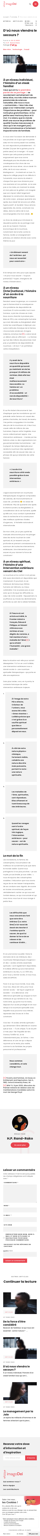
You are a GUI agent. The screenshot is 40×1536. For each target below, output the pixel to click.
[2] (27, 640)
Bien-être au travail (29, 23)
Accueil (6, 17)
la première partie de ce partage (17, 91)
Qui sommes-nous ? (12, 1482)
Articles (14, 17)
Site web (8, 1225)
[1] (23, 334)
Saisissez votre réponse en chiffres (17, 1245)
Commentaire (11, 1183)
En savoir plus (20, 1145)
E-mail (8, 1215)
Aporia (7, 21)
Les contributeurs (11, 1489)
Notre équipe (9, 1485)
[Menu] (35, 4)
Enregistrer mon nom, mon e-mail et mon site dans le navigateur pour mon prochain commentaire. (20, 1237)
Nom (6, 1206)
